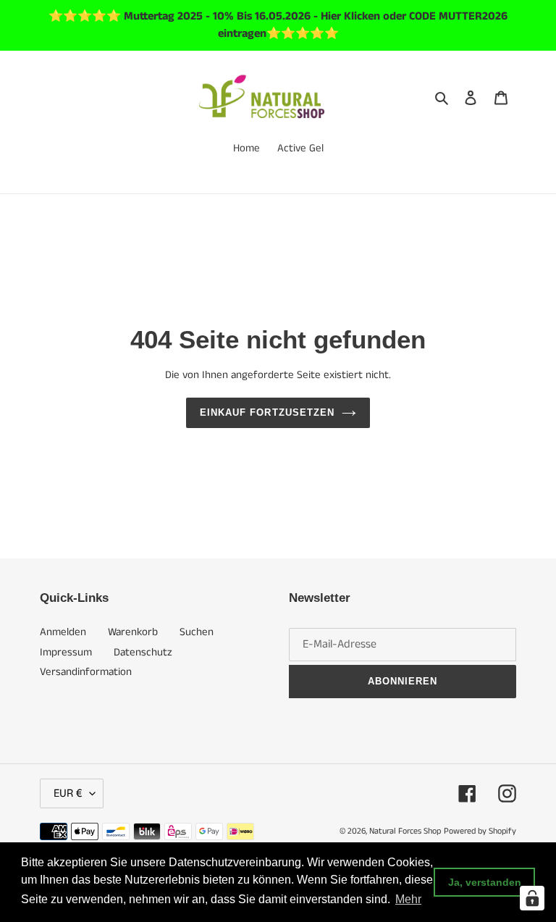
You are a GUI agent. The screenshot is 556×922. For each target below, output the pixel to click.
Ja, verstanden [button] (484, 882)
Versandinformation (86, 671)
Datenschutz (143, 652)
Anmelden (63, 632)
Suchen (197, 632)
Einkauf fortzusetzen (267, 412)
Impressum (66, 652)
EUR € (68, 793)
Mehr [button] (408, 899)
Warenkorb (133, 632)
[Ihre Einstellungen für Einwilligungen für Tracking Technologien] (532, 898)
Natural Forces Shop (405, 831)
